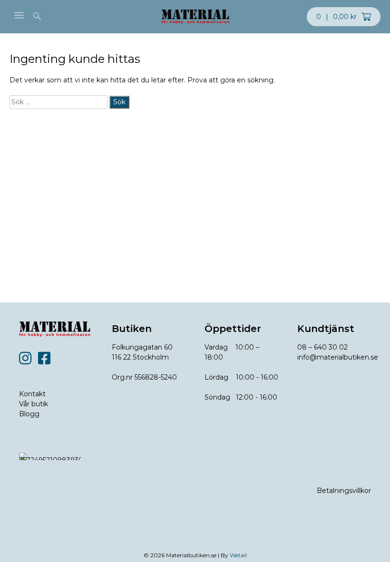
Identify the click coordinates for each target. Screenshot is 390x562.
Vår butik (33, 404)
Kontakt (32, 394)
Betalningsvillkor (344, 490)
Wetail (238, 555)
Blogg (29, 414)
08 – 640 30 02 (322, 347)
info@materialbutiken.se (337, 357)
